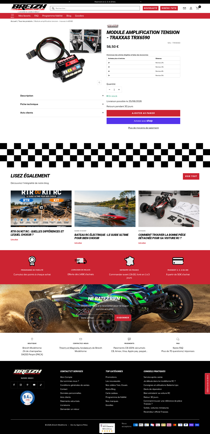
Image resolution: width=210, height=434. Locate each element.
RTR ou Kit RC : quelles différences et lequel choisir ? (37, 233)
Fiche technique (29, 104)
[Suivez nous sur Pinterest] (27, 384)
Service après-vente (153, 377)
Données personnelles (70, 393)
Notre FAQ (178, 347)
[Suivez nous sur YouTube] (34, 384)
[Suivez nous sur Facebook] (14, 384)
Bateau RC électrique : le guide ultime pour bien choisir (101, 236)
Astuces (142, 231)
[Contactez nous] (184, 8)
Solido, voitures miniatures (156, 408)
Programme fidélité (52, 15)
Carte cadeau (112, 393)
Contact (63, 389)
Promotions (111, 377)
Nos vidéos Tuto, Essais (116, 385)
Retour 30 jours (151, 397)
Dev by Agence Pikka (79, 425)
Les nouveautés (113, 381)
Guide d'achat (80, 231)
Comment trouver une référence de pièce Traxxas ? (163, 402)
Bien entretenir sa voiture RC (157, 393)
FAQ (36, 15)
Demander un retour (69, 409)
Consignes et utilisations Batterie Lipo (161, 385)
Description (26, 95)
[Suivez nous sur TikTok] (40, 384)
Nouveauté (150, 8)
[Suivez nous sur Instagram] (20, 384)
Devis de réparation (153, 389)
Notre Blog (110, 389)
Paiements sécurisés (70, 401)
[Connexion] (191, 8)
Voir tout (191, 176)
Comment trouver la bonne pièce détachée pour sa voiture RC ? (162, 236)
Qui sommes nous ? (69, 381)
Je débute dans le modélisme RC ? (160, 381)
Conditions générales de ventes (74, 385)
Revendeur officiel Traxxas (156, 412)
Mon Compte (66, 377)
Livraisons (65, 405)
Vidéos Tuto (169, 8)
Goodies (79, 15)
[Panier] (197, 8)
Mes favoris (24, 15)
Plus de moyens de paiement (143, 127)
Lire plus (14, 239)
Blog (68, 15)
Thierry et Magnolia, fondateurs (75, 347)
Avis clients (26, 112)
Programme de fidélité (116, 397)
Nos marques (112, 401)
